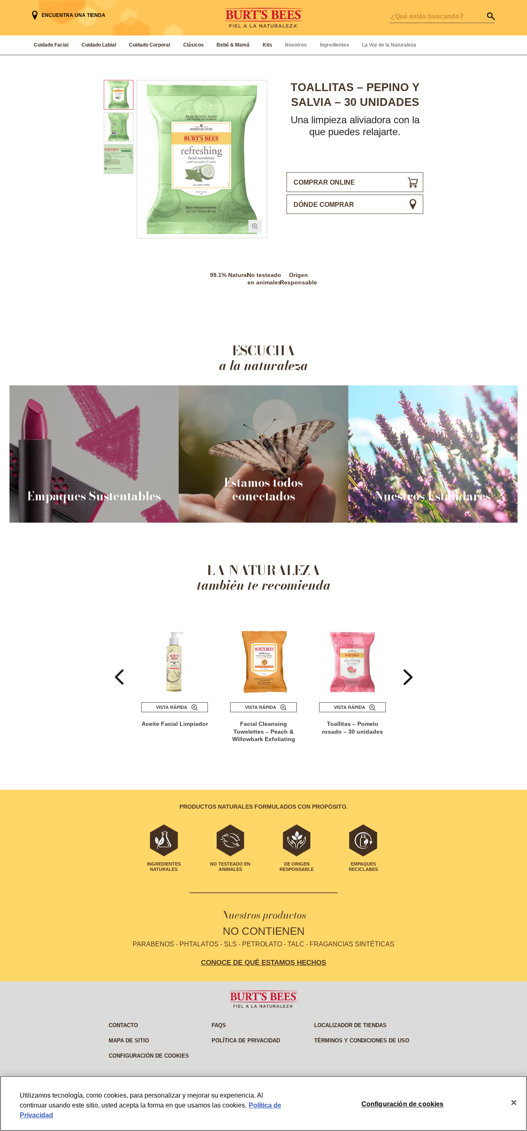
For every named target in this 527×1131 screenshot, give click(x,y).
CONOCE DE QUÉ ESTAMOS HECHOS (263, 962)
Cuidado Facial (51, 45)
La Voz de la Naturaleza (389, 45)
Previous (119, 677)
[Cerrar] (514, 1102)
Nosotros (296, 45)
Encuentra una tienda (73, 15)
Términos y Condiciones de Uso (361, 1040)
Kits (267, 45)
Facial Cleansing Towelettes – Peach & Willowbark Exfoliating (263, 731)
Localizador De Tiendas (350, 1025)
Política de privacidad (246, 1040)
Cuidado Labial (99, 45)
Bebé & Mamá (233, 45)
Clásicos (193, 45)
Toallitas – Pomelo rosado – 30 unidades (352, 727)
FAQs (219, 1025)
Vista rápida (171, 707)
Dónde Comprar (324, 204)
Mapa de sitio (129, 1040)
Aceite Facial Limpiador (175, 723)
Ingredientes (334, 45)
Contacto (123, 1025)
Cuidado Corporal (149, 45)
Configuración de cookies (149, 1056)
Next (408, 677)
